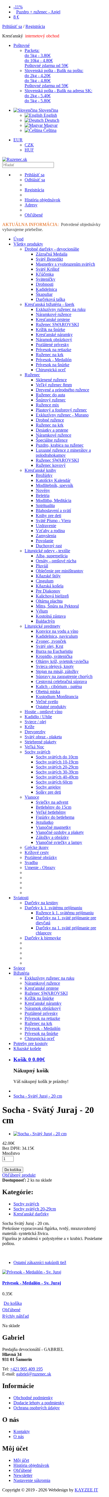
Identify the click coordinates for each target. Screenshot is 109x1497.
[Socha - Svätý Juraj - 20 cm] (40, 1133)
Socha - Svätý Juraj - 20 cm (37, 1096)
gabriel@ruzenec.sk (33, 1374)
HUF (29, 149)
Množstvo (11, 1153)
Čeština (49, 130)
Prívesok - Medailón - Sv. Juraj (31, 1283)
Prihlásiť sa (12, 26)
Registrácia (35, 26)
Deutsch (51, 120)
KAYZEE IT (86, 1490)
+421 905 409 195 (26, 1369)
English (49, 115)
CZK (29, 144)
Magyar (50, 125)
